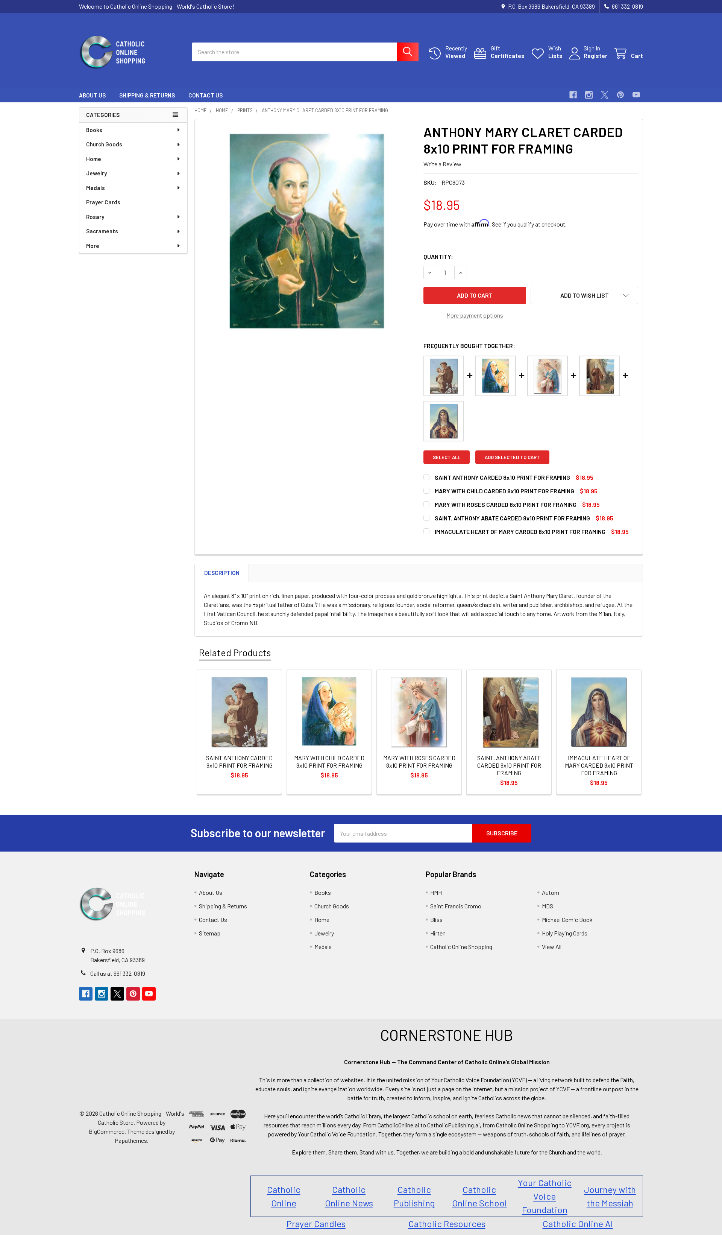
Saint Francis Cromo (455, 906)
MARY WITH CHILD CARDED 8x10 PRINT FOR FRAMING (504, 490)
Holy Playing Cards (564, 933)
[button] (584, 295)
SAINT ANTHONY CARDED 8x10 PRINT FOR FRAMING (502, 477)
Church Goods (104, 144)
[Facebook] (573, 95)
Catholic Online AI (578, 1223)
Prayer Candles (316, 1223)
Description (222, 572)
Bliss (436, 919)
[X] (604, 95)
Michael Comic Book (567, 919)
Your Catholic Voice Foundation (545, 1196)
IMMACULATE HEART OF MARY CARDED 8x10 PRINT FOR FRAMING (520, 531)
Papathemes (131, 1140)
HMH (436, 892)
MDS (547, 906)
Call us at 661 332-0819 (117, 973)
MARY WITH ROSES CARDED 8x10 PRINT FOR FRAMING (505, 504)
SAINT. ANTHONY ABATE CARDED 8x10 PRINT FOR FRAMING (512, 518)
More (92, 245)
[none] (306, 231)
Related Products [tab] (235, 652)
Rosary (95, 216)
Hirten (438, 933)
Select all (446, 457)
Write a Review (442, 163)
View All (551, 946)
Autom (550, 892)
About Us (92, 95)
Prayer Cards (103, 202)
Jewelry (96, 173)
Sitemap (209, 933)
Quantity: (438, 256)
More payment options (474, 315)
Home (93, 158)
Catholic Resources (446, 1223)
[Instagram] (589, 95)
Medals (95, 187)
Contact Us (205, 95)
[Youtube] (636, 95)
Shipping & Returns (147, 95)
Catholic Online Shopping (461, 946)
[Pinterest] (620, 95)
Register (595, 55)
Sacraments (102, 231)
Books (94, 129)
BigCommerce (106, 1131)
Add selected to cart (512, 457)
